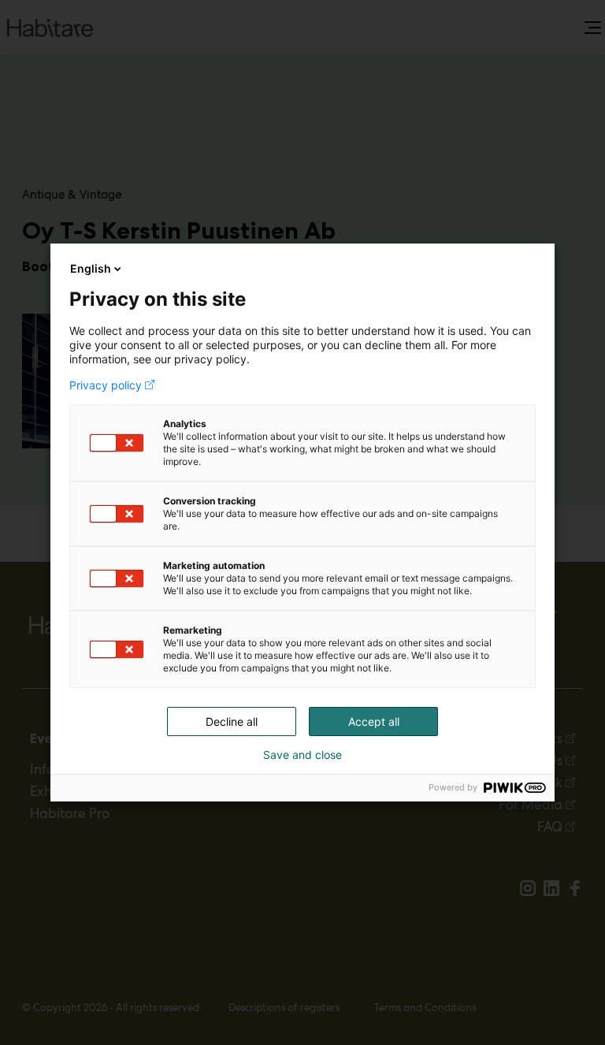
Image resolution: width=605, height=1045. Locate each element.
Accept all (373, 721)
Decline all (232, 721)
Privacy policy (105, 385)
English (90, 268)
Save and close (302, 755)
